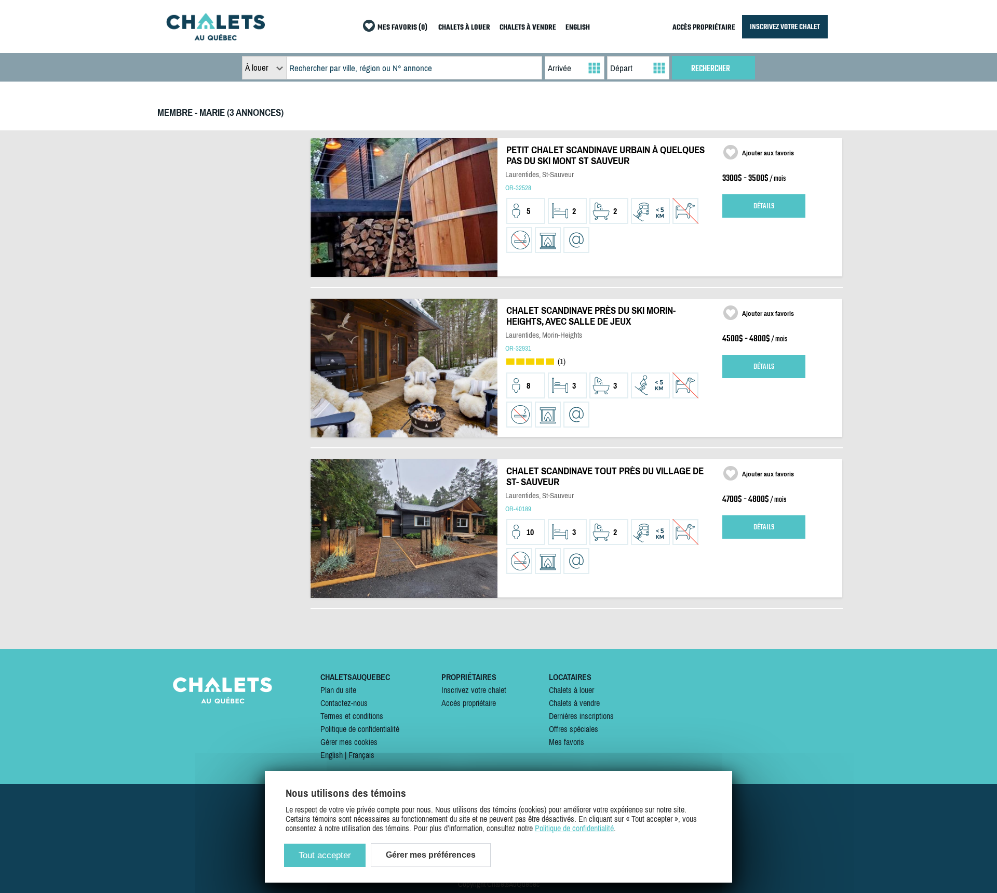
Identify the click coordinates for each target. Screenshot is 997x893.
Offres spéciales (573, 729)
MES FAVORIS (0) (402, 28)
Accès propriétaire (468, 703)
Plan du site (338, 690)
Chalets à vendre (574, 703)
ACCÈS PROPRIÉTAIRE (703, 28)
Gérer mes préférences (431, 854)
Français (361, 754)
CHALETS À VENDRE (528, 28)
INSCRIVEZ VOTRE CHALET (785, 26)
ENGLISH (577, 28)
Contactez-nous (344, 703)
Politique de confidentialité (359, 729)
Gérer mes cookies (349, 742)
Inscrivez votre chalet (473, 690)
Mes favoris (566, 742)
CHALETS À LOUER (464, 28)
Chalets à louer (571, 690)
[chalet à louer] (215, 37)
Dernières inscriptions (581, 716)
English (331, 754)
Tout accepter (325, 855)
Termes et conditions (351, 716)
